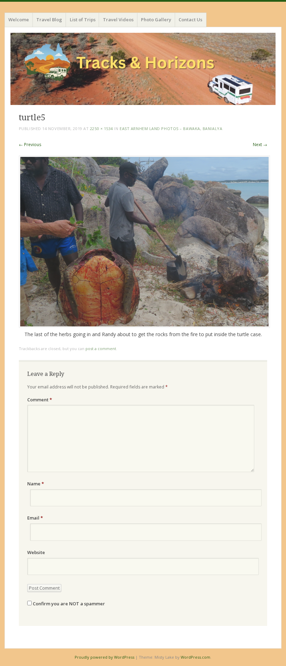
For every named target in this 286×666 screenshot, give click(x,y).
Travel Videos (118, 19)
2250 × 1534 (101, 128)
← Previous (30, 144)
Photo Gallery (156, 19)
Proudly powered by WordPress (104, 657)
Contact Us (190, 19)
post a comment (100, 348)
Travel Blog (49, 19)
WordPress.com (195, 657)
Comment (39, 399)
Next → (260, 144)
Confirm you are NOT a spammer (68, 603)
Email (35, 518)
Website (36, 552)
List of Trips (83, 19)
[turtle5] (144, 326)
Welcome (18, 19)
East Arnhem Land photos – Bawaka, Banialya (171, 128)
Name (35, 483)
